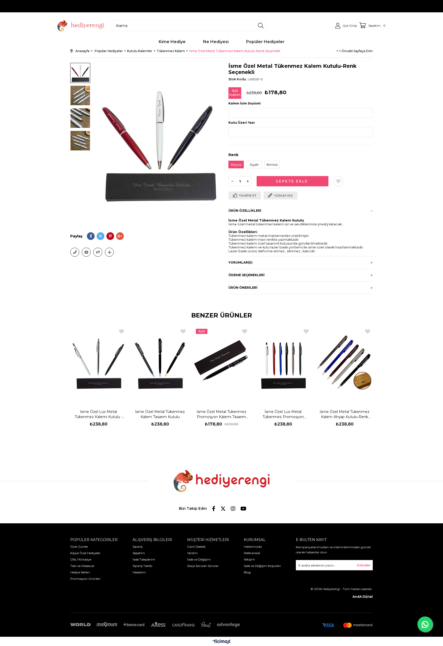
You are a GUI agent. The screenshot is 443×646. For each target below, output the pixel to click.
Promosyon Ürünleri (85, 579)
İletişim (249, 559)
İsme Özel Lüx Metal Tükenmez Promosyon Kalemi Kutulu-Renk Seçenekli (283, 414)
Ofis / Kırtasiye (80, 559)
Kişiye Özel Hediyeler (85, 553)
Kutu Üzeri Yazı (241, 122)
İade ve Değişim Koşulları (262, 566)
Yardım (192, 553)
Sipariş (138, 546)
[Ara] (260, 26)
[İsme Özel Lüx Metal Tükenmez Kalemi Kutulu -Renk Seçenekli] (98, 363)
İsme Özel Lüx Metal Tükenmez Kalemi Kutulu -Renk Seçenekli (98, 414)
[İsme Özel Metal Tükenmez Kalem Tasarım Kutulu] (160, 363)
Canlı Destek (196, 546)
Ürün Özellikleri (244, 211)
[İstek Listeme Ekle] (86, 252)
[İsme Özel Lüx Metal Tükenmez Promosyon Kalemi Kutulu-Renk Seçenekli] (283, 363)
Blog (247, 572)
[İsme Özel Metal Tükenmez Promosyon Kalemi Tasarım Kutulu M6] (221, 363)
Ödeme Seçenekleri (246, 275)
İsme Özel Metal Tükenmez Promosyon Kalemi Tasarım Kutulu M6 (221, 414)
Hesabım (139, 572)
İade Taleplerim (144, 559)
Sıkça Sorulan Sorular (203, 566)
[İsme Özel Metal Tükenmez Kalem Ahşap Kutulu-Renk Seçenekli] (344, 363)
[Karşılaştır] (97, 252)
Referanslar (252, 553)
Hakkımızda (253, 546)
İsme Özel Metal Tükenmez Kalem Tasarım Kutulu (160, 414)
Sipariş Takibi (142, 566)
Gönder (364, 565)
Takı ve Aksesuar (82, 566)
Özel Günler (79, 546)
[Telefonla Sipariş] (74, 252)
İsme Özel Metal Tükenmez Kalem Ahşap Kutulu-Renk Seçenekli (344, 414)
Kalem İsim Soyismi (244, 103)
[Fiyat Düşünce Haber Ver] (109, 252)
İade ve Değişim (199, 559)
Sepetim (139, 553)
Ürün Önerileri (242, 288)
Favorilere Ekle (121, 331)
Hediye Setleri (80, 572)
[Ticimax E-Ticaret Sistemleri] (222, 642)
